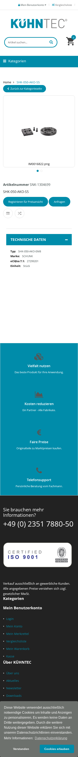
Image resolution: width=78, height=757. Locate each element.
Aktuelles (12, 681)
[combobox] (31, 42)
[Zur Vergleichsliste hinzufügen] (19, 213)
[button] (37, 170)
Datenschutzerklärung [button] (51, 738)
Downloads (14, 696)
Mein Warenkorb (18, 649)
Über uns (12, 673)
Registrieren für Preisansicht (25, 202)
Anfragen (59, 202)
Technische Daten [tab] (28, 239)
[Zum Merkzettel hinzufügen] (8, 213)
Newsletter (13, 688)
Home (7, 82)
